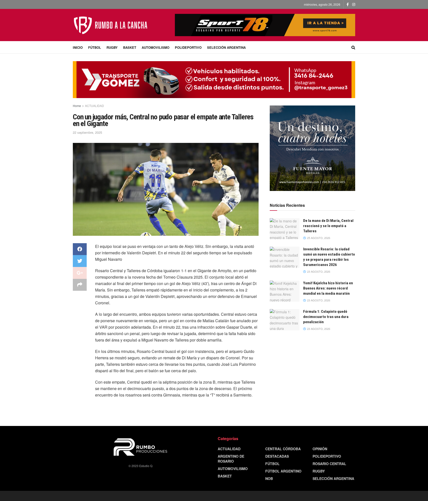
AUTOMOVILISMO (155, 47)
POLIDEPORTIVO (188, 47)
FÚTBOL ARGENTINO (283, 471)
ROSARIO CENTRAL (329, 463)
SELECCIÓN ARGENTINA (226, 47)
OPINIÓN (320, 448)
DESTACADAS (277, 456)
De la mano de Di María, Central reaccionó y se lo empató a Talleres (328, 225)
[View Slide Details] (312, 148)
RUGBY (112, 47)
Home (77, 106)
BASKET (129, 47)
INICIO (78, 47)
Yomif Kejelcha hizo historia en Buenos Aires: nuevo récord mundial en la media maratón (328, 288)
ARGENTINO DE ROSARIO (231, 459)
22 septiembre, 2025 (87, 132)
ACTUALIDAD (94, 106)
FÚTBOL (94, 47)
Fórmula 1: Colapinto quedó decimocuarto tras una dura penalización (325, 316)
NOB (269, 478)
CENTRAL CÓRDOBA (283, 448)
